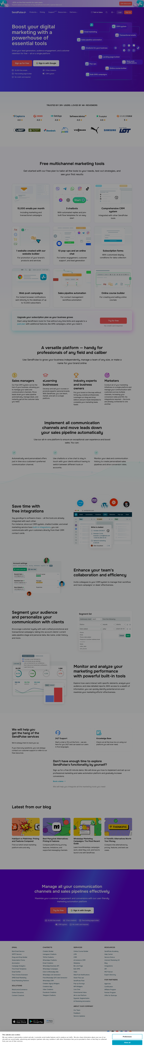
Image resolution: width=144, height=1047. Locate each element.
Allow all (127, 1042)
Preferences (127, 1037)
